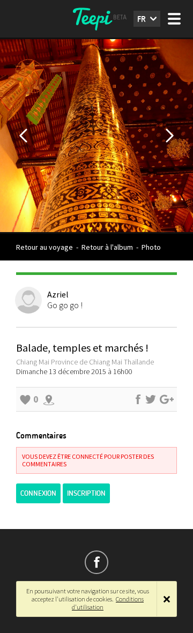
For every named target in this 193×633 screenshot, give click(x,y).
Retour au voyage (44, 247)
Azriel (58, 294)
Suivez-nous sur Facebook (96, 562)
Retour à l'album (107, 247)
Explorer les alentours (48, 399)
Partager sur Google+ (166, 399)
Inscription (86, 493)
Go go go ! (65, 305)
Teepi (96, 18)
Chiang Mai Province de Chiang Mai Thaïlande (85, 362)
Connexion (38, 493)
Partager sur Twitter (151, 399)
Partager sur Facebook (138, 399)
